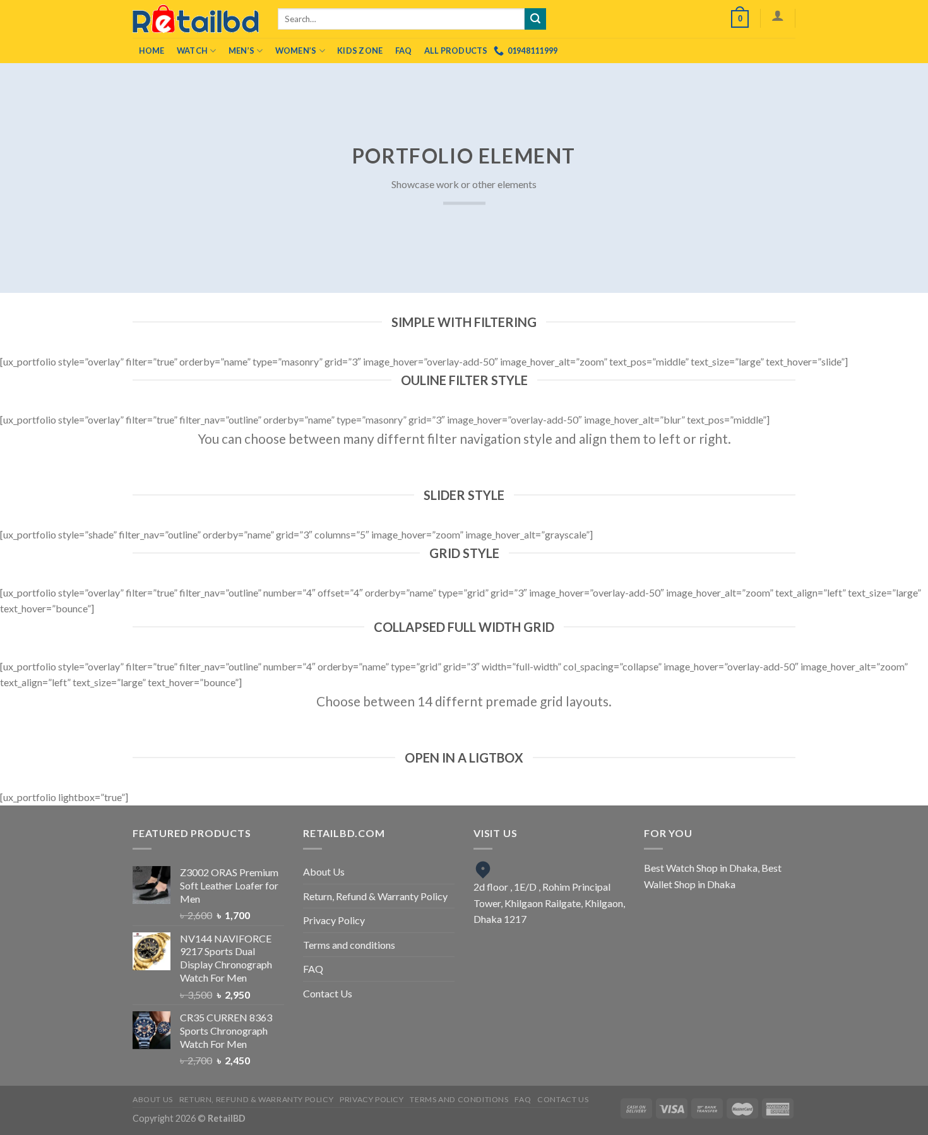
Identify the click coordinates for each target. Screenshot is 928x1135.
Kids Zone (360, 50)
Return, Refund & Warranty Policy (375, 896)
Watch (192, 50)
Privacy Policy (334, 920)
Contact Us (327, 993)
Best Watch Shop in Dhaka (701, 868)
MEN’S (241, 50)
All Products (456, 50)
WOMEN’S (296, 50)
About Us (324, 871)
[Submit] (535, 19)
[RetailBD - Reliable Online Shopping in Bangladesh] (196, 18)
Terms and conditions (349, 945)
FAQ (403, 50)
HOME (152, 50)
